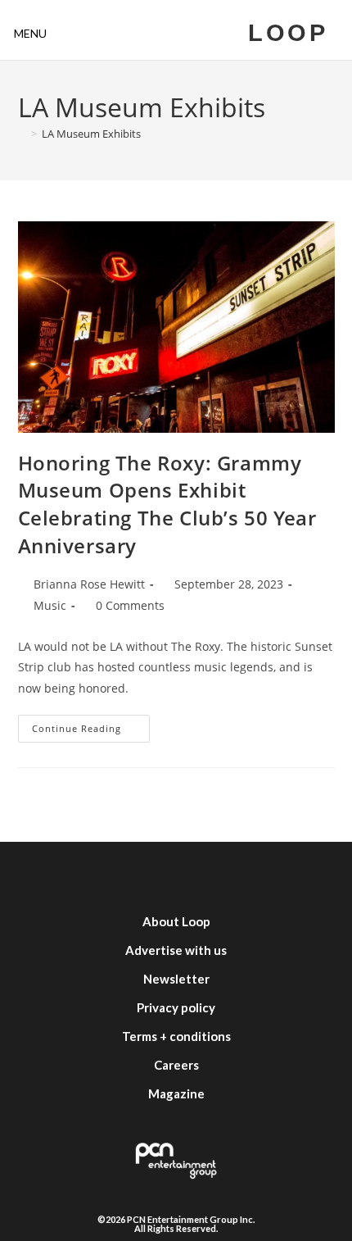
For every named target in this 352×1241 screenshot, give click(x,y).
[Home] (22, 133)
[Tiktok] (249, 874)
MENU (30, 33)
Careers (176, 1064)
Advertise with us (176, 950)
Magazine (176, 1093)
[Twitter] (102, 874)
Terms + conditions (176, 1036)
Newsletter (176, 978)
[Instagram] (151, 874)
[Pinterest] (298, 874)
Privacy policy (176, 1007)
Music (50, 605)
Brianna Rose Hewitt (89, 584)
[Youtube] (200, 874)
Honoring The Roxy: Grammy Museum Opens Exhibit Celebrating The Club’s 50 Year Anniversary (167, 504)
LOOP (287, 33)
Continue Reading (91, 724)
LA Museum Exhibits (91, 133)
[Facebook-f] (53, 874)
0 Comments (130, 605)
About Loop (176, 921)
